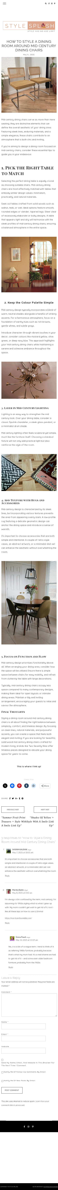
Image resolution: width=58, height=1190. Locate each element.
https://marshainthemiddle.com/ (18, 918)
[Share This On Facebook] (10, 798)
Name (4, 1022)
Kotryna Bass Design (51, 1186)
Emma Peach (21, 937)
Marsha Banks (18, 890)
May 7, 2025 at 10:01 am (22, 852)
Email (4, 1034)
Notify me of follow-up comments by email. (25, 1072)
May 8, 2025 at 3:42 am (22, 893)
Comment (6, 992)
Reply (7, 876)
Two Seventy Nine (37, 746)
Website (5, 1046)
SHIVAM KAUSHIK (19, 849)
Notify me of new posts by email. (20, 1080)
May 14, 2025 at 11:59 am (27, 940)
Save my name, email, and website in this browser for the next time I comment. (27, 1064)
